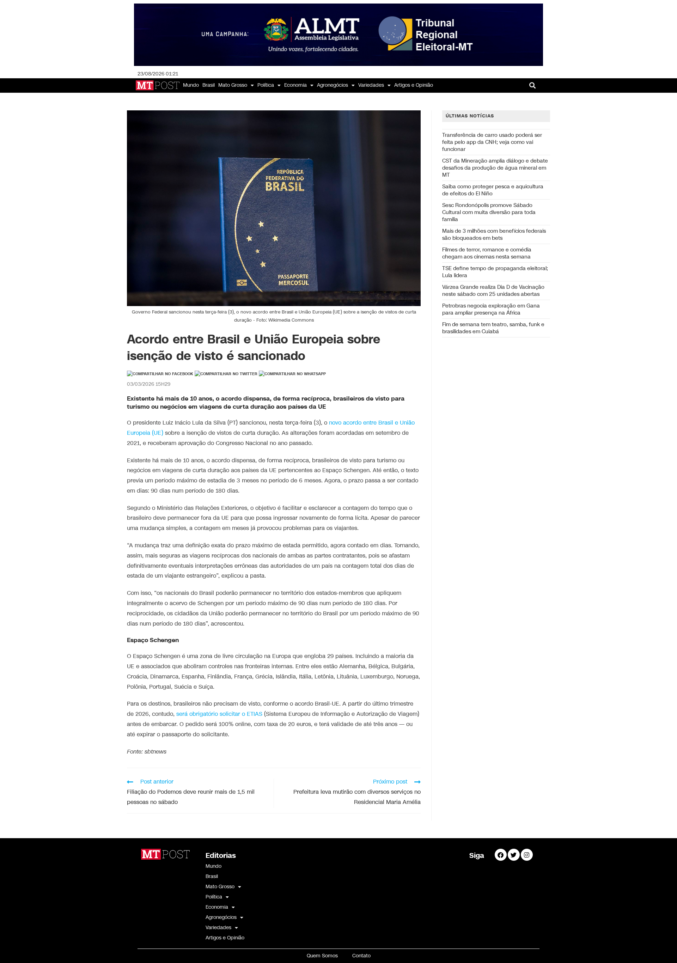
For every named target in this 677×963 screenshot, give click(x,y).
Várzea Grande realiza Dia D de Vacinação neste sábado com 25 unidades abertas (493, 291)
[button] (532, 85)
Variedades (371, 85)
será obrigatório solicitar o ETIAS (219, 714)
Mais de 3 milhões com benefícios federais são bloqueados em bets (494, 234)
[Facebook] (501, 855)
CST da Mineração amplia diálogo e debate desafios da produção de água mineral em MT (495, 167)
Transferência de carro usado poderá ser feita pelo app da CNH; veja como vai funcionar (492, 142)
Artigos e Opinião (413, 85)
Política (265, 85)
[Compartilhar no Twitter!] (226, 374)
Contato (361, 955)
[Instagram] (527, 855)
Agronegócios (332, 85)
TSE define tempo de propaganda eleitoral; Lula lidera (495, 272)
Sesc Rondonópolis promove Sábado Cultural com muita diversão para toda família (489, 212)
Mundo (191, 85)
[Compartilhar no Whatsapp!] (292, 374)
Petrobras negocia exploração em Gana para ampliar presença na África (491, 309)
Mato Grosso (232, 85)
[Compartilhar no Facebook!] (160, 374)
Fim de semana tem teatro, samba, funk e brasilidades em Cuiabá (493, 328)
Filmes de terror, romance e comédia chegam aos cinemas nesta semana (486, 253)
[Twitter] (514, 855)
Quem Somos (322, 955)
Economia (295, 85)
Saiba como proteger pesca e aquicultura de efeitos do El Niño (492, 190)
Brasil (208, 85)
